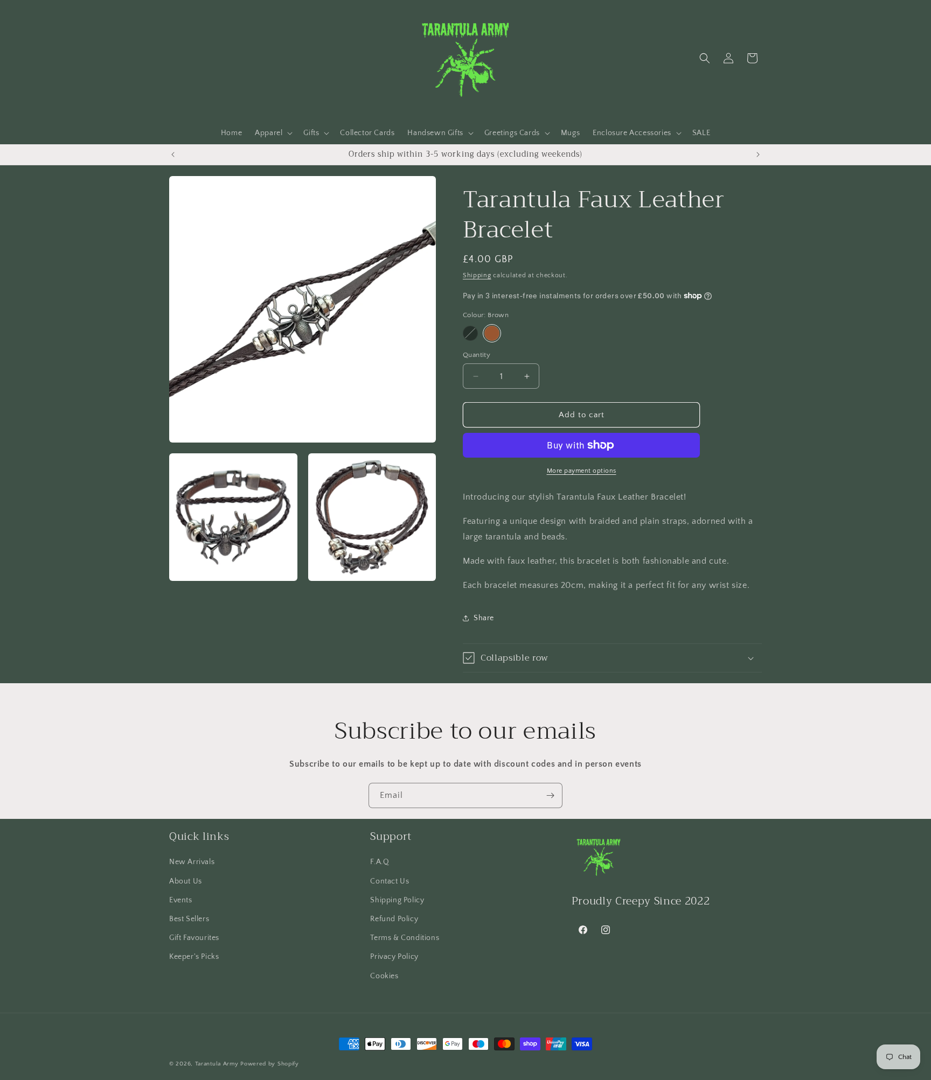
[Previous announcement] (173, 154)
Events (180, 900)
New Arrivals (191, 862)
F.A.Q (379, 862)
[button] (272, 133)
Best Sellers (189, 919)
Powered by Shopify (269, 1064)
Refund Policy (394, 919)
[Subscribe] (550, 795)
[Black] (470, 333)
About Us (185, 881)
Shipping (477, 275)
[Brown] (491, 333)
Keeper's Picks (194, 956)
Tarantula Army (217, 1064)
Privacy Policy (394, 956)
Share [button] (484, 618)
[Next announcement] (758, 154)
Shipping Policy (397, 900)
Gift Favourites (194, 938)
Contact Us (389, 881)
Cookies (384, 976)
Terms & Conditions (404, 938)
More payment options (581, 470)
